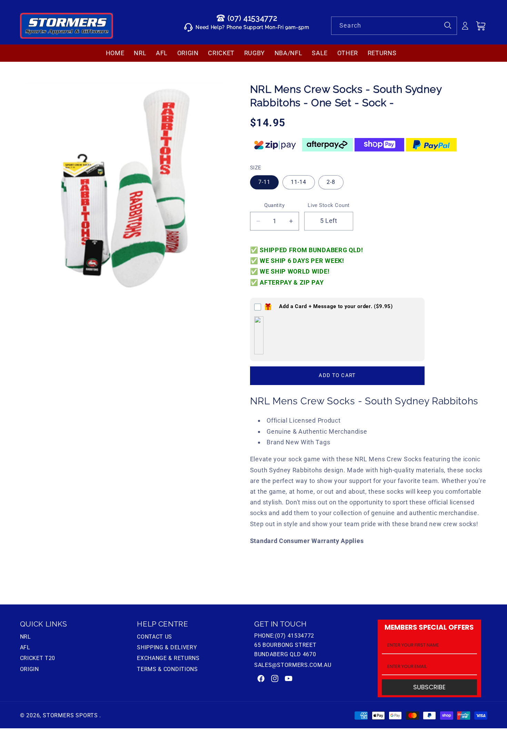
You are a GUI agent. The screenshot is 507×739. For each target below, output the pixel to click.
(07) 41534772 (252, 17)
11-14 (299, 182)
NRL (25, 637)
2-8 (331, 182)
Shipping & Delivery (167, 647)
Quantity (274, 205)
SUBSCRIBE (429, 687)
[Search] (448, 26)
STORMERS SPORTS (70, 715)
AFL (25, 647)
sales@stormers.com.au (292, 665)
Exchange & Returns (168, 658)
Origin (29, 669)
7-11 (264, 182)
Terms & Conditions (167, 669)
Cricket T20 (38, 658)
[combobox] (394, 26)
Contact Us (154, 637)
